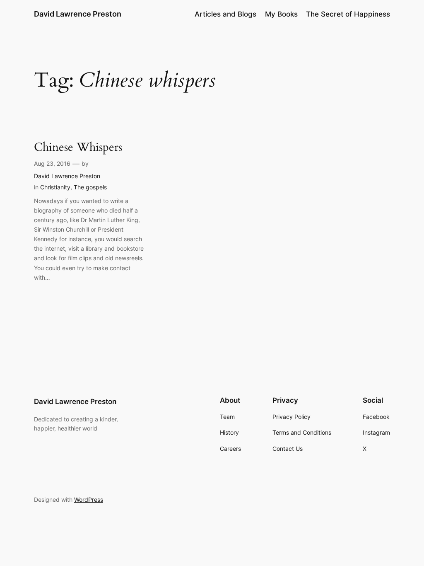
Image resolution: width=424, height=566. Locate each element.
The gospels (90, 187)
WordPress (88, 499)
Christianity (55, 187)
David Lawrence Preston (77, 14)
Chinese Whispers (78, 147)
